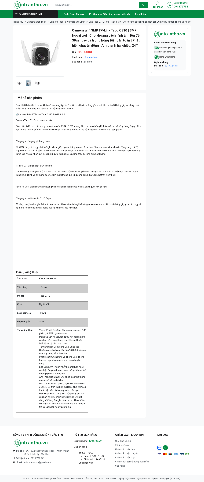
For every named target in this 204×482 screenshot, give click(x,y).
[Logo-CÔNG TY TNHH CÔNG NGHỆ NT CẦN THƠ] (30, 443)
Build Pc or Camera (74, 14)
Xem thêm (140, 14)
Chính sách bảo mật (125, 457)
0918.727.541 (171, 65)
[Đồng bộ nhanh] (165, 447)
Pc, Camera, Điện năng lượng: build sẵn (109, 14)
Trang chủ (18, 22)
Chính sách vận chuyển (126, 453)
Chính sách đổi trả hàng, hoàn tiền (132, 461)
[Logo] (30, 5)
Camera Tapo (56, 22)
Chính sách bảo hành (125, 449)
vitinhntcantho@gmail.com (34, 462)
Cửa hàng (120, 466)
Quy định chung (123, 441)
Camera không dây (36, 22)
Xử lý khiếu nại (122, 445)
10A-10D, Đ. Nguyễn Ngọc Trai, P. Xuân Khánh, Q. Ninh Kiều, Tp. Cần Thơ (42, 452)
